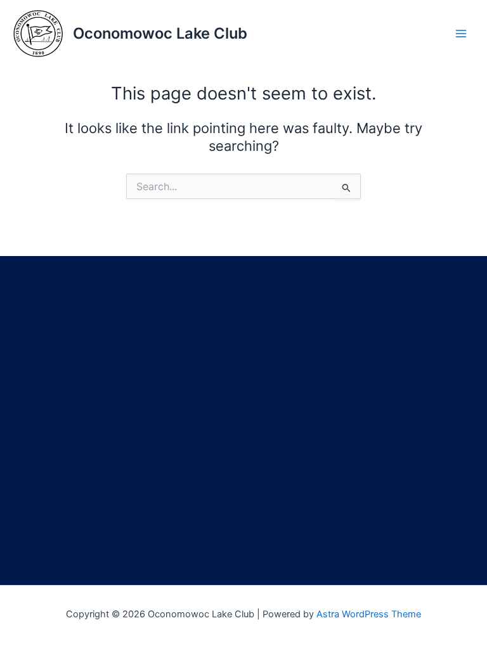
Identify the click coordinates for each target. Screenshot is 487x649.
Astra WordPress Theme (368, 614)
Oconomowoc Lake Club (160, 33)
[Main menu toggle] (461, 33)
